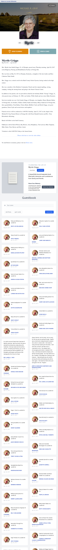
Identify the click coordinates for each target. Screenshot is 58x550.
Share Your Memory (48, 187)
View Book (32, 170)
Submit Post (49, 212)
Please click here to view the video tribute (29, 135)
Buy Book (40, 170)
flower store (29, 142)
